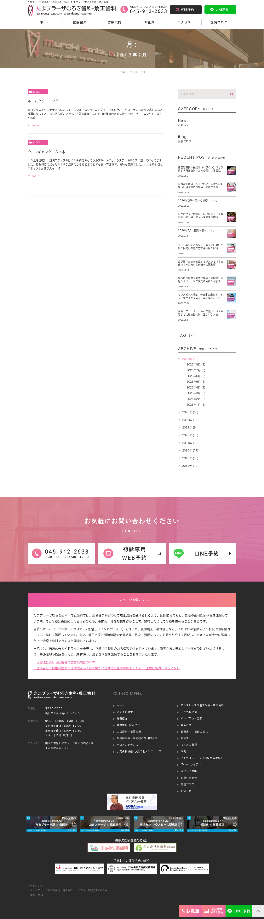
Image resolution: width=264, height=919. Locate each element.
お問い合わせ (189, 778)
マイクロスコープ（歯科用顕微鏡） (202, 758)
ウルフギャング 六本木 (46, 152)
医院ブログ (218, 22)
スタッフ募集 (189, 771)
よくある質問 (189, 745)
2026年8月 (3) (196, 364)
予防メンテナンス (127, 745)
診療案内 (114, 22)
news (183, 123)
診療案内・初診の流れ (194, 731)
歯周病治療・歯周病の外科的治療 (137, 738)
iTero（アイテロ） (192, 764)
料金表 (149, 22)
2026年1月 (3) (196, 404)
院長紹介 (122, 718)
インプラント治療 (191, 718)
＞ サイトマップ (35, 885)
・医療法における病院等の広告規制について (64, 662)
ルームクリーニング (43, 101)
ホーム (45, 22)
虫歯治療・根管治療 (129, 731)
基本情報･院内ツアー (129, 725)
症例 (183, 751)
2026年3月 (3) (196, 393)
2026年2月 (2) (196, 399)
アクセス (184, 22)
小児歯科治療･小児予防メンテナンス (139, 751)
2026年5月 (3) (196, 381)
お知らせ (186, 791)
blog (36, 92)
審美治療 (186, 725)
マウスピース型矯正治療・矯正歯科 (202, 705)
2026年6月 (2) (196, 376)
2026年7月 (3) (196, 370)
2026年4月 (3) (196, 387)
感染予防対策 (125, 712)
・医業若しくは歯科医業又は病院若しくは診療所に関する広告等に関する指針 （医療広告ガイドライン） (106, 668)
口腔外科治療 (189, 712)
